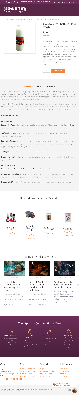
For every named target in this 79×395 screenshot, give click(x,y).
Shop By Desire (26, 374)
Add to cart (58, 70)
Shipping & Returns (47, 371)
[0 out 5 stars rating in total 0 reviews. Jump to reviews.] (49, 233)
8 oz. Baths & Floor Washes (36, 19)
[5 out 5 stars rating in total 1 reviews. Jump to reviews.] (11, 233)
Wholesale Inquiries (28, 376)
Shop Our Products (28, 369)
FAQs (42, 369)
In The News (64, 371)
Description (28, 87)
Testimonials (65, 376)
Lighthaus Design (43, 389)
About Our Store (66, 369)
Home (2, 19)
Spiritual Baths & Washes (22, 19)
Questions (51, 87)
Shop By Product (10, 19)
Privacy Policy (46, 374)
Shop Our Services (27, 371)
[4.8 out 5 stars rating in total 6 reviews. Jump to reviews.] (68, 232)
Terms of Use (45, 376)
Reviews (40, 87)
